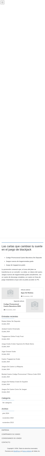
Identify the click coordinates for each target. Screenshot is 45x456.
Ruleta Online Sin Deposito (11, 321)
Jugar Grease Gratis (9, 351)
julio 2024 (5, 413)
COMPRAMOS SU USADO (11, 434)
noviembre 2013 (8, 422)
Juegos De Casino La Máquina (12, 366)
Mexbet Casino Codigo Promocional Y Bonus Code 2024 (21, 374)
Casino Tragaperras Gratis (11, 359)
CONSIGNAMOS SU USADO (12, 438)
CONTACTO (6, 442)
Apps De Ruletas (27, 293)
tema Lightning (27, 451)
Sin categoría (7, 402)
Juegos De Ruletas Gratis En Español (15, 382)
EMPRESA (5, 430)
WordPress (16, 451)
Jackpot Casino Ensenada (11, 329)
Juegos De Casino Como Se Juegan (14, 389)
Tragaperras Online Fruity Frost (12, 336)
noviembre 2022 (8, 418)
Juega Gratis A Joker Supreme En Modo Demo (18, 344)
